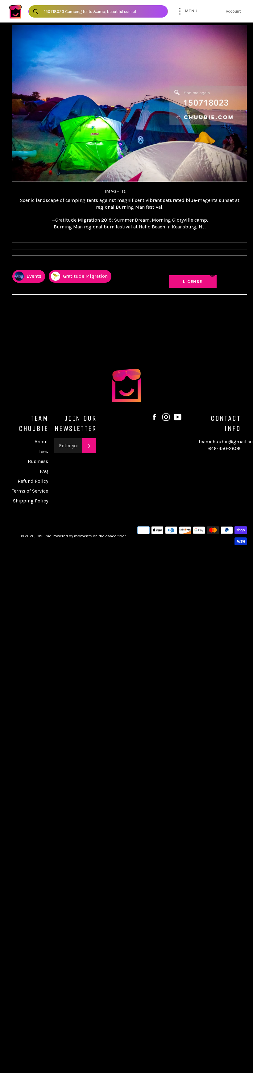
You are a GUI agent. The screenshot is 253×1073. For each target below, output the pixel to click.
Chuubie (43, 536)
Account (233, 11)
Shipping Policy (30, 501)
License (198, 281)
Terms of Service (30, 491)
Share (241, 264)
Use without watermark (195, 267)
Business (38, 461)
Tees (43, 451)
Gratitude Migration (85, 276)
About (41, 441)
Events (33, 276)
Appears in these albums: (36, 264)
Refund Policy (33, 481)
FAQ (44, 471)
